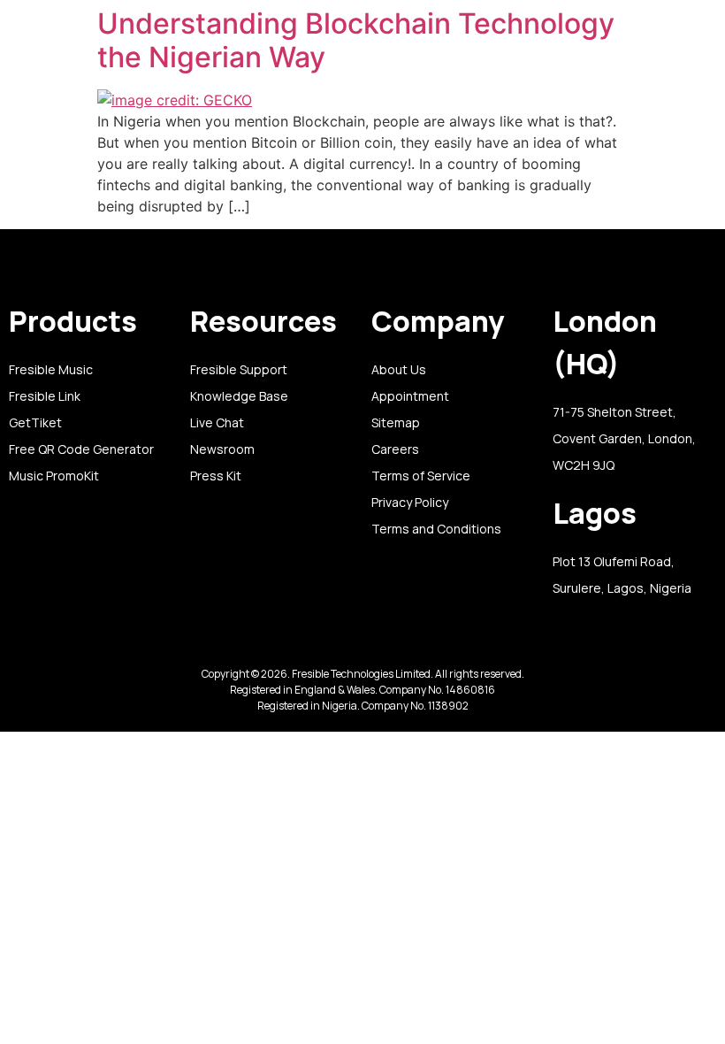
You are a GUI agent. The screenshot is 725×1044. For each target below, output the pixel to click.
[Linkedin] (319, 653)
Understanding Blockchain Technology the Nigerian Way (355, 40)
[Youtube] (377, 653)
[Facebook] (406, 653)
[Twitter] (348, 653)
